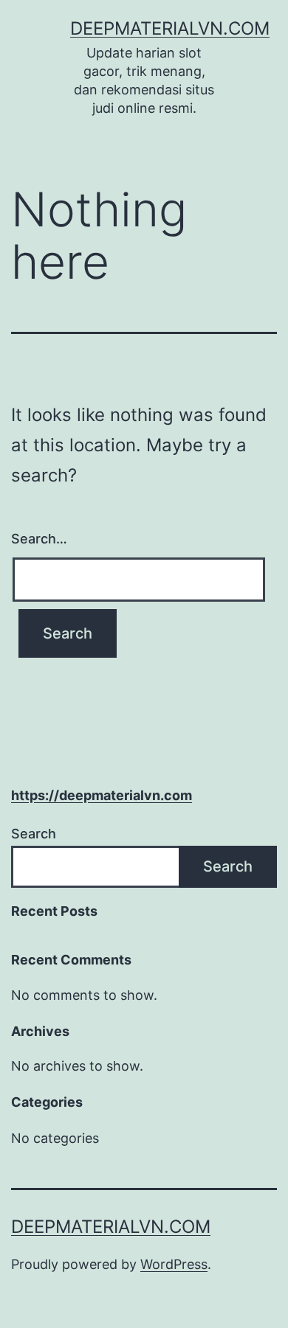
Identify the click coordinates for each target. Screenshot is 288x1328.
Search (33, 833)
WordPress (174, 1264)
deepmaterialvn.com (170, 28)
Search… (39, 538)
